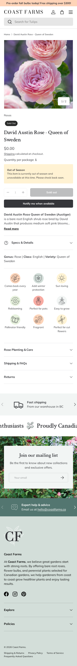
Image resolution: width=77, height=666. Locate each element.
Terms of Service (55, 653)
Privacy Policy (35, 653)
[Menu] (70, 12)
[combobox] (38, 22)
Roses (7, 115)
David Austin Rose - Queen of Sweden (33, 34)
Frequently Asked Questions (18, 656)
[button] (62, 12)
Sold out (51, 192)
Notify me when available (38, 203)
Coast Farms (19, 647)
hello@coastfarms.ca (52, 509)
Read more (11, 228)
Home (7, 34)
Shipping (9, 153)
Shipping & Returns (14, 653)
